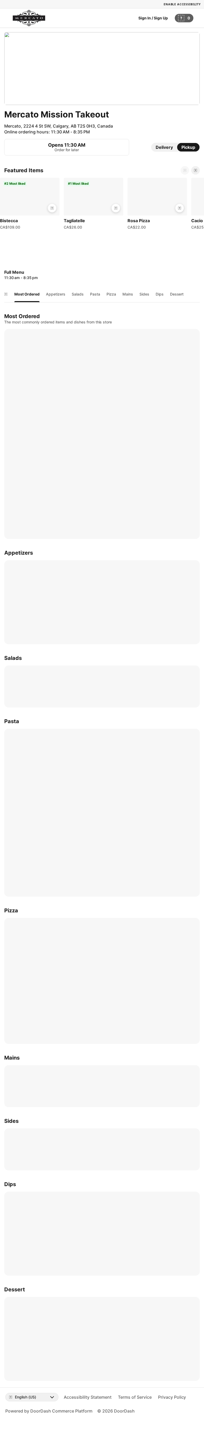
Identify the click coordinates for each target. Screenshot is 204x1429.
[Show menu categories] (6, 294)
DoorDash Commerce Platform (61, 1411)
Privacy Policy (172, 1397)
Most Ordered (27, 294)
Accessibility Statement (88, 1397)
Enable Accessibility (182, 4)
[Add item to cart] (52, 208)
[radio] (164, 147)
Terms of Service (135, 1397)
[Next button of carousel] (195, 170)
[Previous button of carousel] (185, 170)
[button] (30, 205)
